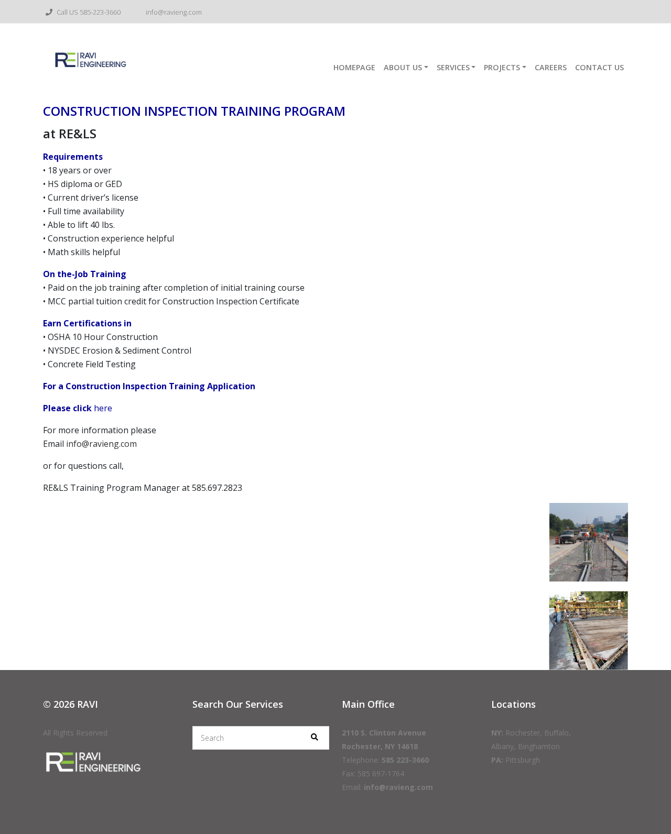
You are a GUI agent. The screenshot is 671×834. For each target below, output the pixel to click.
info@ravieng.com (173, 12)
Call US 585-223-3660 (88, 12)
